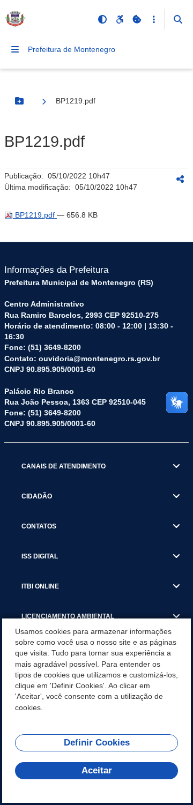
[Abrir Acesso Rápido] (153, 19)
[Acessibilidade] (119, 19)
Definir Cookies (97, 742)
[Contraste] (102, 19)
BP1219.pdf (35, 215)
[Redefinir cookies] (136, 19)
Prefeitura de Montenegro (71, 49)
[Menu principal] (15, 49)
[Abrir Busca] (178, 19)
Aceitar (96, 770)
